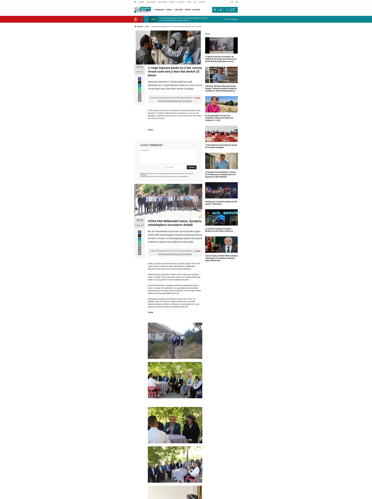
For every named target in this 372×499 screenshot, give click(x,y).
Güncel (169, 10)
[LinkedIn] (139, 85)
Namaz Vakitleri (162, 2)
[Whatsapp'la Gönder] (139, 89)
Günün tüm (231, 19)
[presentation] (141, 19)
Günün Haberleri (151, 2)
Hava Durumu (180, 2)
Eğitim (187, 10)
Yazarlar (189, 2)
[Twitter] (139, 82)
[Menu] (215, 10)
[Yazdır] (139, 96)
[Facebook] (139, 78)
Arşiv (195, 2)
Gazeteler (172, 2)
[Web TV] (232, 2)
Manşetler (141, 2)
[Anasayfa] (135, 2)
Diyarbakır (159, 10)
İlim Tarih (178, 10)
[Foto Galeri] (237, 2)
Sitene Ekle (202, 2)
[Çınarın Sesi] (142, 10)
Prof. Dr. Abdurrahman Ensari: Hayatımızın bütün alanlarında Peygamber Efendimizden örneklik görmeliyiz (183, 19)
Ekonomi (196, 10)
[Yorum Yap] (139, 100)
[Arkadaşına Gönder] (139, 93)
